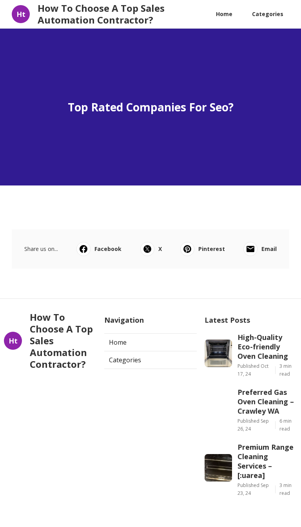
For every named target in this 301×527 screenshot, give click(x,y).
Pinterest (211, 249)
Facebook (107, 249)
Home (224, 14)
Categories (267, 14)
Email (269, 249)
